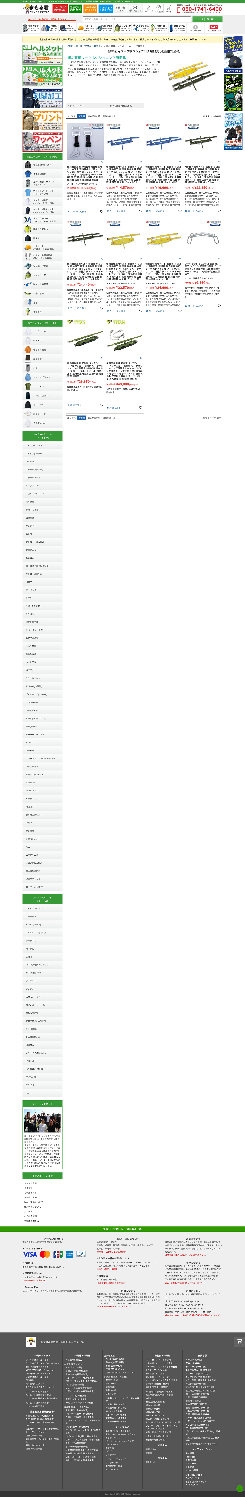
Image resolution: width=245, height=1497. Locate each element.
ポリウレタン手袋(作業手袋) (199, 1376)
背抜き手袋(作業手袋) (196, 1383)
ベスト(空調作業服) (115, 1358)
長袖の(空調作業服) (115, 1362)
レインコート (112, 1444)
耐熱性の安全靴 (153, 1405)
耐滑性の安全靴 (153, 1408)
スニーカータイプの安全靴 (158, 1359)
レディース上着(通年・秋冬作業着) (82, 1436)
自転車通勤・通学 (114, 1466)
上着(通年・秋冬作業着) (77, 1410)
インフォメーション (202, 1449)
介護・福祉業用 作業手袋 (197, 1414)
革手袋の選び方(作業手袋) (198, 1424)
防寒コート (111, 1383)
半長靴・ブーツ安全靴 (156, 1369)
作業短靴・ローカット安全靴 (159, 1363)
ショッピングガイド (195, 1474)
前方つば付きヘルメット (37, 1366)
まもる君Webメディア (196, 1481)
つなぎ (109, 1451)
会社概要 (190, 1453)
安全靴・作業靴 (162, 1355)
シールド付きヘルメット (37, 1359)
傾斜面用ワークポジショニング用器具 (42, 1440)
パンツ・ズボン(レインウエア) (120, 1441)
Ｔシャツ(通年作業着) (76, 1442)
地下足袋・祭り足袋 (155, 1373)
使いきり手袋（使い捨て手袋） (200, 1386)
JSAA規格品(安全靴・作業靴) (160, 1394)
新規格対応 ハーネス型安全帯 (40, 1415)
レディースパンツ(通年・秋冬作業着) (83, 1439)
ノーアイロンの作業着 (76, 1395)
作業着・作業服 (82, 1355)
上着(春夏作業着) (74, 1367)
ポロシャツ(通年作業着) (77, 1446)
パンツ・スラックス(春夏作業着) (81, 1380)
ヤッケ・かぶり (113, 1437)
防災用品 (162, 1457)
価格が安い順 (94, 116)
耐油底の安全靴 (153, 1411)
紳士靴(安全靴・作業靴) (157, 1386)
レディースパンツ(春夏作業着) (80, 1391)
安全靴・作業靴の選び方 (157, 1436)
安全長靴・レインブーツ (157, 1376)
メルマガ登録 (192, 1470)
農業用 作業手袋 (193, 1400)
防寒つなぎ (111, 1390)
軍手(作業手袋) (193, 1363)
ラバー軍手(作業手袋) (196, 1366)
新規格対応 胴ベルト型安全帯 (40, 1419)
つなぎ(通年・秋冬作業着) (78, 1426)
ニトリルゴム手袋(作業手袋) (199, 1369)
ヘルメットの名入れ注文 (37, 1402)
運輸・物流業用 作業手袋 (197, 1407)
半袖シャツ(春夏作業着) (77, 1374)
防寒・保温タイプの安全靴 (158, 1431)
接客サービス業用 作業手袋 (199, 1417)
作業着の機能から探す (116, 1404)
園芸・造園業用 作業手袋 (197, 1393)
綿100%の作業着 (114, 1411)
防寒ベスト (111, 1386)
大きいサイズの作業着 (116, 1414)
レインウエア (122, 1426)
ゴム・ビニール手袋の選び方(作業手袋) (203, 1432)
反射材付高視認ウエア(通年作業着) (82, 1449)
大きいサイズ (112, 1469)
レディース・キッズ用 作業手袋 (200, 1421)
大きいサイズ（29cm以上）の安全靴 (163, 1422)
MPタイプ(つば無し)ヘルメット (41, 1369)
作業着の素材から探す (116, 1407)
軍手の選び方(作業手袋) (197, 1427)
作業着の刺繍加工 (74, 1359)
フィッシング (112, 1462)
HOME (69, 46)
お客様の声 (191, 1460)
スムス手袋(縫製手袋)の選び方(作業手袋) (203, 1439)
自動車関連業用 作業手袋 (197, 1410)
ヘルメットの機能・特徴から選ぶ (41, 1398)
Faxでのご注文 (193, 1478)
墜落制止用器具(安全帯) (42, 1411)
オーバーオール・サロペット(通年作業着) (83, 1431)
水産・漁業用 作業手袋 (196, 1397)
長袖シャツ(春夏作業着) (77, 1370)
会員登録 (190, 1466)
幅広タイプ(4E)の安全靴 (157, 1418)
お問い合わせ (192, 1484)
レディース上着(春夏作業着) (79, 1387)
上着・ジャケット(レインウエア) (121, 1434)
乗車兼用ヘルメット (35, 1383)
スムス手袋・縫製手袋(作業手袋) (201, 1380)
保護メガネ (151, 1449)
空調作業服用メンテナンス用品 (120, 1372)
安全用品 (162, 1445)
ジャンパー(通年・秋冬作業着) (80, 1413)
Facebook (191, 1456)
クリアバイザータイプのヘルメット (42, 1363)
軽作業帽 (30, 1380)
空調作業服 (109, 1355)
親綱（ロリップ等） (35, 1435)
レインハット (112, 1454)
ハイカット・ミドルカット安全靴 (161, 1366)
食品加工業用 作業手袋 (196, 1404)
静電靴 (149, 1398)
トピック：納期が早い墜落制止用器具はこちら (52, 19)
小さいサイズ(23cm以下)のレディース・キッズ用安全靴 (163, 1427)
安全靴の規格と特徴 (155, 1439)
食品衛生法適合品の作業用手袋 (200, 1390)
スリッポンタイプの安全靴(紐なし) (162, 1380)
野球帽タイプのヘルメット (38, 1373)
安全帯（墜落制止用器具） (89, 46)
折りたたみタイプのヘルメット (40, 1386)
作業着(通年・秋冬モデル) (76, 1407)
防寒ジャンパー (113, 1379)
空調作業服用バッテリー (117, 1368)
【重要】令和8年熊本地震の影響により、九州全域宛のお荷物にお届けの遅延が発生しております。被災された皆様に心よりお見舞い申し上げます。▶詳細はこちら (122, 39)
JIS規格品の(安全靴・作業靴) (160, 1391)
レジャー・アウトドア (116, 1459)
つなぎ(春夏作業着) (75, 1384)
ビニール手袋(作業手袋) (197, 1373)
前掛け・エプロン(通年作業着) (80, 1460)
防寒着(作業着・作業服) (115, 1376)
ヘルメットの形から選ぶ (37, 1391)
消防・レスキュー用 (35, 1445)
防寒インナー (112, 1393)
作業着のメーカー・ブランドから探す (122, 1399)
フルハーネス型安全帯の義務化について (42, 1424)
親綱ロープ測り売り (35, 1448)
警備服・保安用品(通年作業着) (80, 1453)
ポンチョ (110, 1447)
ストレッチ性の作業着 (116, 1421)
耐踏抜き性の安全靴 (155, 1401)
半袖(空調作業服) (114, 1365)
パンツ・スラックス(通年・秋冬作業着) (83, 1422)
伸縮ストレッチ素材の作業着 (79, 1402)
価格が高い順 (109, 116)
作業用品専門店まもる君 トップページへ (63, 1342)
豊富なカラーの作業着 (76, 1399)
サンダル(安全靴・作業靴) (158, 1383)
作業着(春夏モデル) (73, 1364)
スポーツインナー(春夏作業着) (80, 1377)
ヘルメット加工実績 (35, 1406)
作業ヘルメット (42, 1355)
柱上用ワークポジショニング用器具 (42, 1428)
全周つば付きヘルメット (37, 1376)
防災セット (151, 1462)
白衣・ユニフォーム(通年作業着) (81, 1456)
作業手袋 (202, 1355)
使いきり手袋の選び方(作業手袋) (201, 1443)
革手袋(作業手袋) (194, 1359)
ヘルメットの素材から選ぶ (38, 1394)
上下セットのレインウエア (118, 1430)
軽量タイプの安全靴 (155, 1415)
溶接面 (149, 1452)
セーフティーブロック (36, 1432)
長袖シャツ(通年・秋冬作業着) (80, 1416)
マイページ (191, 1463)
